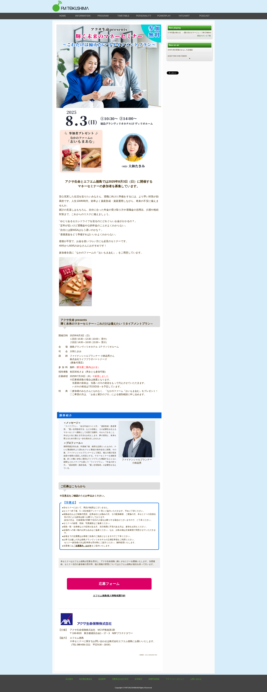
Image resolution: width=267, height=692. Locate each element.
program (103, 15)
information (82, 15)
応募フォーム (109, 584)
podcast (204, 15)
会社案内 (69, 679)
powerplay (164, 15)
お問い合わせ (195, 679)
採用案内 (138, 679)
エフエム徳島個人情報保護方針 (109, 595)
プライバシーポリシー (175, 679)
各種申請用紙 (153, 679)
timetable (123, 15)
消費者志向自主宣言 (120, 679)
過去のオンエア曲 (204, 36)
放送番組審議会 (85, 679)
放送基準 (102, 679)
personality (143, 15)
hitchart (184, 15)
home (62, 15)
